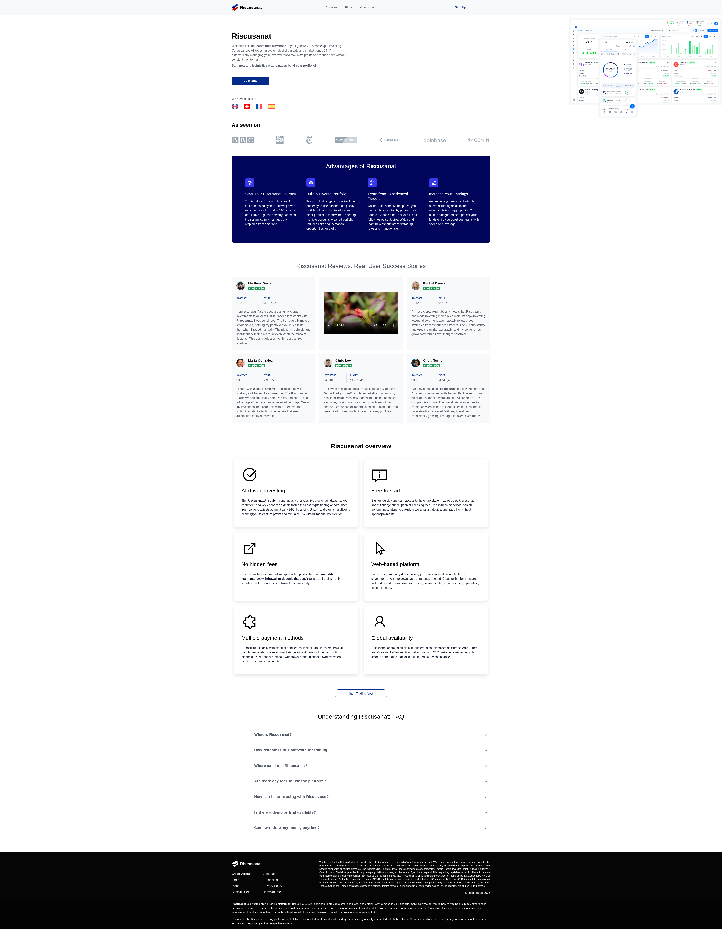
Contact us (367, 7)
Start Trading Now (361, 693)
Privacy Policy (272, 885)
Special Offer (240, 891)
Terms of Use (272, 891)
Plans (349, 7)
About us (331, 7)
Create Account (242, 873)
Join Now (250, 80)
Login (235, 879)
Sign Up (460, 7)
